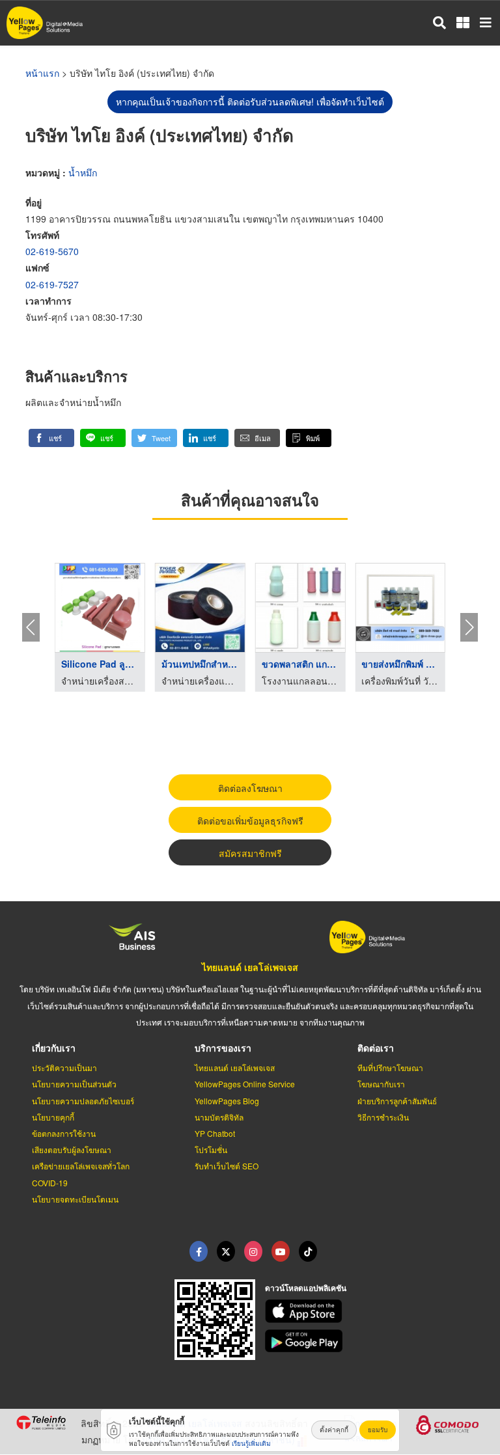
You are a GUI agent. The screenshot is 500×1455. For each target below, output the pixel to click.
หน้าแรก (42, 72)
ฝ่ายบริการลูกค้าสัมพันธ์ (397, 1100)
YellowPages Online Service (245, 1083)
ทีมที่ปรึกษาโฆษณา (390, 1067)
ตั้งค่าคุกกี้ (334, 1429)
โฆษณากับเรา (381, 1083)
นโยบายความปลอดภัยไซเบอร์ (83, 1100)
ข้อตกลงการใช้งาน (64, 1133)
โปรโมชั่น (211, 1149)
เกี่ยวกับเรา (54, 1047)
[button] (51, 438)
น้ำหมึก (82, 172)
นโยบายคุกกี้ (53, 1116)
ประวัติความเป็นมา (64, 1067)
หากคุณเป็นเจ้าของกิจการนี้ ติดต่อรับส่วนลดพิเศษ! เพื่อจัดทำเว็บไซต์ (250, 101)
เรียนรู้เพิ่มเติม (251, 1443)
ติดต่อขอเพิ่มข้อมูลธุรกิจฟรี (250, 820)
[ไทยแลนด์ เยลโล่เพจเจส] (226, 1251)
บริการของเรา (223, 1047)
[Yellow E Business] (198, 1251)
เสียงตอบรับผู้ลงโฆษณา (71, 1149)
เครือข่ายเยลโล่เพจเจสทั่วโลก (81, 1165)
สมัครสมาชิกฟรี (250, 853)
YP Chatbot (215, 1133)
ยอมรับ (377, 1429)
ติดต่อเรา (375, 1047)
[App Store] (375, 1311)
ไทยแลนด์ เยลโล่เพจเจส (250, 966)
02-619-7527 (52, 284)
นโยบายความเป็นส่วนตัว (74, 1083)
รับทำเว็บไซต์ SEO (226, 1165)
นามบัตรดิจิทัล (219, 1116)
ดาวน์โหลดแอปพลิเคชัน (305, 1288)
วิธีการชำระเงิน (383, 1116)
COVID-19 (50, 1182)
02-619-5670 (52, 251)
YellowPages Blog (227, 1100)
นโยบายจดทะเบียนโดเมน (75, 1198)
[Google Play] (375, 1341)
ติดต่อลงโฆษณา (250, 788)
